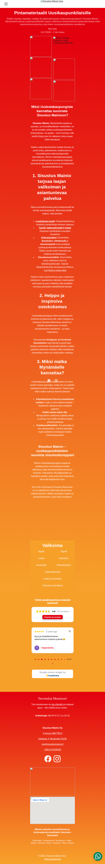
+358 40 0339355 (52, 749)
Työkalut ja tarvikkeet (52, 585)
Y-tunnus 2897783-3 (52, 733)
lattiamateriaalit (54, 228)
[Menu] (6, 4)
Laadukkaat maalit (45, 221)
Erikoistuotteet (48, 237)
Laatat (41, 558)
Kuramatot (41, 565)
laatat (68, 228)
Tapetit (42, 228)
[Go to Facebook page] (50, 380)
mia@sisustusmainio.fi (52, 744)
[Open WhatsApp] (98, 856)
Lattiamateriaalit (52, 572)
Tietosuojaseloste (52, 859)
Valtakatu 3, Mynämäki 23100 (52, 739)
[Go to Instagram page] (56, 380)
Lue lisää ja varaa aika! (55, 270)
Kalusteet (63, 558)
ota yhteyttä (56, 704)
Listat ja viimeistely (52, 579)
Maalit (41, 551)
